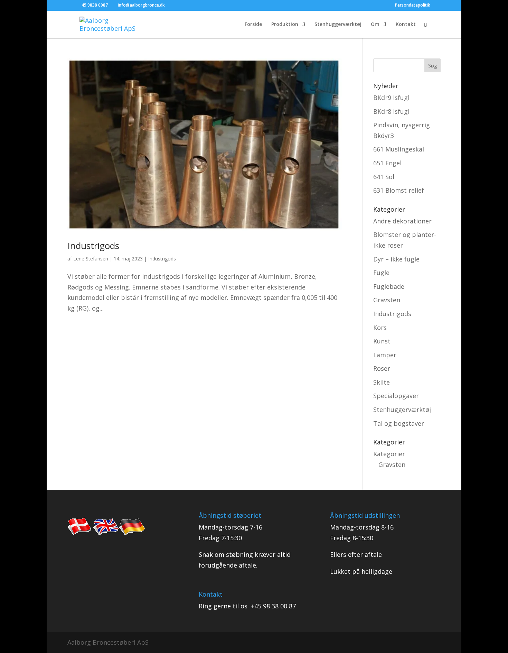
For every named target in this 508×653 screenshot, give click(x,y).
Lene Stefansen (90, 258)
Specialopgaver (396, 396)
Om (375, 24)
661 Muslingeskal (398, 149)
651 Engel (387, 163)
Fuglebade (388, 286)
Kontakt (406, 24)
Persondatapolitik (412, 5)
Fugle (381, 272)
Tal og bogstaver (398, 423)
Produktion (284, 24)
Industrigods (93, 245)
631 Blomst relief (398, 190)
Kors (380, 327)
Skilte (381, 382)
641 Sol (383, 177)
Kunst (382, 341)
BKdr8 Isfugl (391, 111)
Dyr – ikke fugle (396, 259)
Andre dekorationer (402, 221)
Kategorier (389, 454)
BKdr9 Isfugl (391, 97)
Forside (253, 24)
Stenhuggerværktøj (337, 24)
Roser (381, 368)
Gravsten (386, 300)
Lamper (384, 355)
